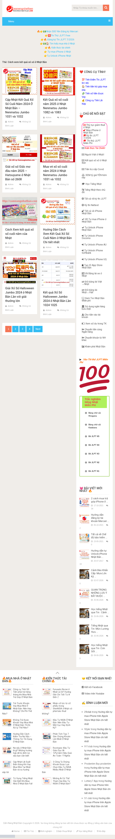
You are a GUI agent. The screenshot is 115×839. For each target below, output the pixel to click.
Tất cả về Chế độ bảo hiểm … (99, 536)
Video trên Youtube (94, 693)
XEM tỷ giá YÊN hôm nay (94, 176)
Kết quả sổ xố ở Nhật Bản (94, 161)
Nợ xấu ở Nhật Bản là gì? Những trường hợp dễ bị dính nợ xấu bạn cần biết (22, 752)
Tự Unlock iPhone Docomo (92, 237)
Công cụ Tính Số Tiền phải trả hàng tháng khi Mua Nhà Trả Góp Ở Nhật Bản (22, 693)
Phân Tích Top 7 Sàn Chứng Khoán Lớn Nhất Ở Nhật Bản (61, 738)
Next (37, 329)
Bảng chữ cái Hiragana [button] (94, 414)
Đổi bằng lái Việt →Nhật (92, 283)
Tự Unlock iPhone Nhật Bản (92, 228)
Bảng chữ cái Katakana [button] (94, 426)
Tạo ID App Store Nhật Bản (92, 266)
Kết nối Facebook (93, 687)
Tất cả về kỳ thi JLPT (95, 198)
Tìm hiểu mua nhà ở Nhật (62, 43)
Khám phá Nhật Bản (94, 346)
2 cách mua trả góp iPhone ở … (99, 500)
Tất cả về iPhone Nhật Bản (92, 212)
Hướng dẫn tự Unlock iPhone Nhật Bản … (99, 553)
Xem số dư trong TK (95, 323)
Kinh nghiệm (46, 831)
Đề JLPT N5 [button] (93, 436)
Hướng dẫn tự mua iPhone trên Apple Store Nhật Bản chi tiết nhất (97, 771)
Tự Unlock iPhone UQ (95, 259)
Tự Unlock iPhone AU (95, 244)
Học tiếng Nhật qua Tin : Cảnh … (100, 611)
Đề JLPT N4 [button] (93, 445)
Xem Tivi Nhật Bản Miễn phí (93, 299)
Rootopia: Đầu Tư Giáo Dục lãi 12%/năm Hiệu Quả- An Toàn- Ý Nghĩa (62, 752)
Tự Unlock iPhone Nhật (59, 55)
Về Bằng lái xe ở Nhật (92, 274)
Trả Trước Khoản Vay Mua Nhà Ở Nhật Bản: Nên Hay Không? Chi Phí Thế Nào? (17, 708)
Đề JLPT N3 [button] (93, 454)
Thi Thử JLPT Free (60, 35)
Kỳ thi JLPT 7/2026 (91, 136)
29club (87, 712)
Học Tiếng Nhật (93, 184)
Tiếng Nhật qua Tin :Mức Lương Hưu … (100, 628)
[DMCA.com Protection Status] (7, 837)
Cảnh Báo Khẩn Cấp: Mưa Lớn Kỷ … (99, 573)
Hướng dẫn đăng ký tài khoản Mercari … (100, 518)
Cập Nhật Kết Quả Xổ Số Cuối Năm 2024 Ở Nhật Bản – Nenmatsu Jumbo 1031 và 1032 (19, 108)
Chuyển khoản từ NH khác (94, 339)
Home (16, 831)
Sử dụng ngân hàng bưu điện (93, 307)
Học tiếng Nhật (85, 831)
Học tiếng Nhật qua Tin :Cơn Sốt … (99, 648)
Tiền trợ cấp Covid (94, 169)
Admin (10, 122)
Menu (11, 21)
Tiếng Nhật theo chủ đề (93, 191)
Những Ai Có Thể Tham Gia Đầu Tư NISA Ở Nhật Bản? (62, 781)
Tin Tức (30, 831)
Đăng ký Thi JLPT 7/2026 (60, 39)
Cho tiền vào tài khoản (91, 316)
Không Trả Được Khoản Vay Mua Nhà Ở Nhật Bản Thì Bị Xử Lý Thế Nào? (23, 724)
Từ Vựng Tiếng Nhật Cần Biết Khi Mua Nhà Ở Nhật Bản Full (23, 781)
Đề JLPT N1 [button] (93, 471)
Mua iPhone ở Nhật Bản (91, 131)
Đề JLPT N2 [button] (93, 462)
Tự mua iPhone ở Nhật (59, 51)
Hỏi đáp (101, 831)
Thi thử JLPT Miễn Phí (91, 142)
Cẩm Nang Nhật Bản (12, 823)
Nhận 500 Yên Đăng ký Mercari (62, 31)
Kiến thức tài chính (60, 47)
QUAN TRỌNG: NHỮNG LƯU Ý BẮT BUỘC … (99, 592)
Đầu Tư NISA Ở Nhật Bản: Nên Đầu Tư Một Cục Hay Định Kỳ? (63, 724)
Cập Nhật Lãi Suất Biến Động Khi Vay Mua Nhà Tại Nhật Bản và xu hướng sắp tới (16, 767)
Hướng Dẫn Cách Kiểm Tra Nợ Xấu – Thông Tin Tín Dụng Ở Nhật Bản (22, 738)
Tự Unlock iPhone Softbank (92, 251)
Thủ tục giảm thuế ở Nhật (94, 126)
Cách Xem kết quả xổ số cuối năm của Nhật (19, 234)
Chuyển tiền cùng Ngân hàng (92, 330)
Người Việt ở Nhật (93, 154)
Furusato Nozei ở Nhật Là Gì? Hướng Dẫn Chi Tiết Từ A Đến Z (62, 693)
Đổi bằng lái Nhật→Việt (89, 291)
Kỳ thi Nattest (91, 205)
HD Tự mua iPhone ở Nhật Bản (94, 220)
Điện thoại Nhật (64, 831)
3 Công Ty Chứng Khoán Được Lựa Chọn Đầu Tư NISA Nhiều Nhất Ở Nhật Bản (56, 767)
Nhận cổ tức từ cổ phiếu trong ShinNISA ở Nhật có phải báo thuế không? (57, 708)
